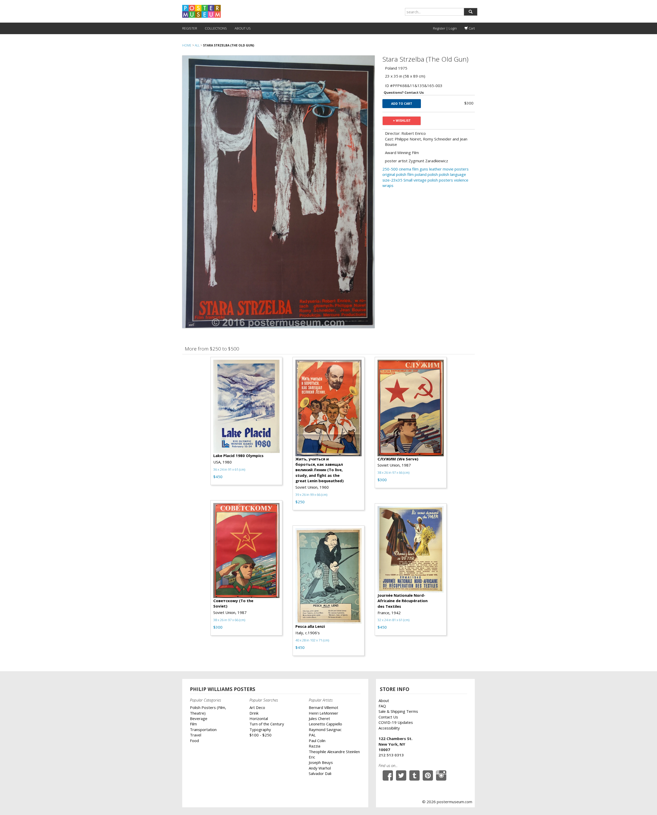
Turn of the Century (266, 723)
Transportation (203, 729)
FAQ (382, 705)
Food (194, 740)
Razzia (314, 745)
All (197, 45)
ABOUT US (243, 28)
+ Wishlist (402, 120)
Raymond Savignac (325, 729)
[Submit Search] (470, 12)
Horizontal (258, 718)
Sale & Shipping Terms (398, 711)
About (384, 700)
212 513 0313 (391, 754)
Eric (312, 757)
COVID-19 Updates (396, 722)
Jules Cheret (319, 718)
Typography (260, 729)
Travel (195, 734)
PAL (312, 734)
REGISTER (189, 28)
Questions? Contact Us (404, 92)
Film (193, 723)
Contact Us (388, 716)
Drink (253, 713)
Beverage (198, 718)
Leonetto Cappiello (325, 723)
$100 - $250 (260, 734)
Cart (471, 28)
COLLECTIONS (216, 28)
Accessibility (389, 728)
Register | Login (445, 28)
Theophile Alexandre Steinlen (334, 751)
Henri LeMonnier (323, 713)
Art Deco (257, 707)
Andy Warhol (320, 768)
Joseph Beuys (321, 762)
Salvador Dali (320, 773)
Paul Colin (317, 740)
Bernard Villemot (323, 707)
